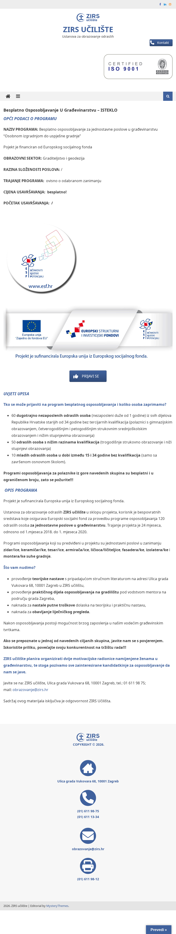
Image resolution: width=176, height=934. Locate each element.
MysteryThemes (57, 906)
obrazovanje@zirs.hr (30, 689)
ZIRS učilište (88, 29)
